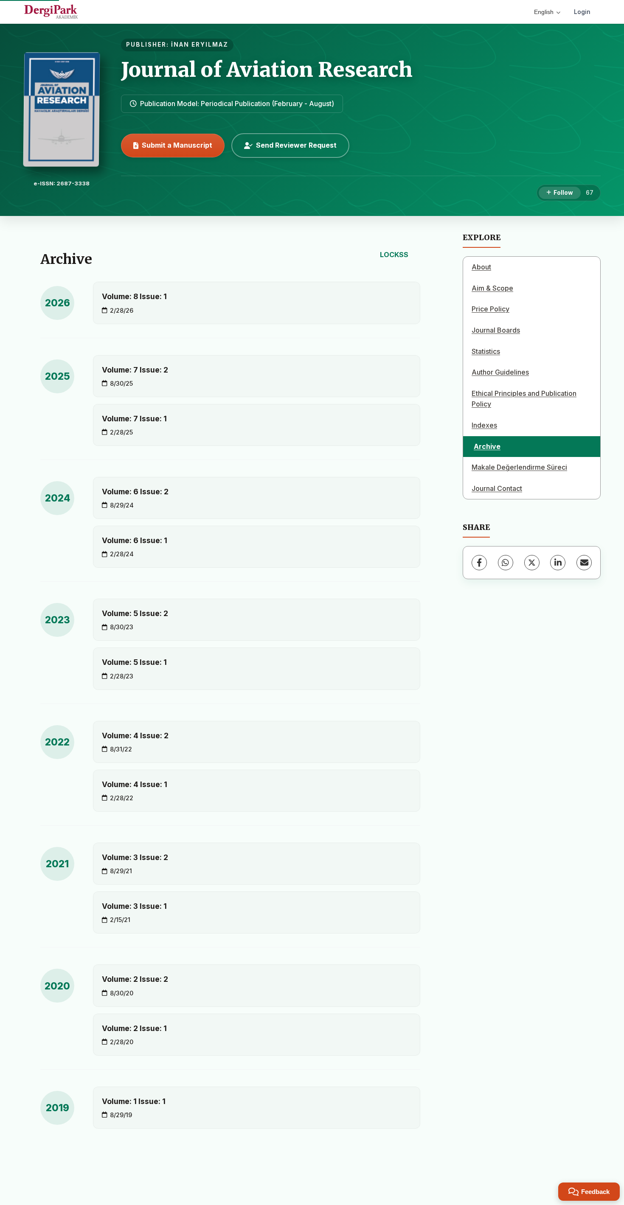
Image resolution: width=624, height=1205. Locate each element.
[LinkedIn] (557, 562)
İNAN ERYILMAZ (199, 44)
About (481, 267)
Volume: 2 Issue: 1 (134, 1028)
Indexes (484, 425)
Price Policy (490, 309)
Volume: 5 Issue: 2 (135, 613)
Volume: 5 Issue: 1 (134, 662)
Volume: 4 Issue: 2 (135, 735)
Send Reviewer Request (296, 145)
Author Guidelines (500, 372)
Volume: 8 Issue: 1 (134, 296)
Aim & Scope (492, 288)
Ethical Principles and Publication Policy (524, 399)
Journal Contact (497, 488)
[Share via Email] (584, 562)
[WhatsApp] (505, 562)
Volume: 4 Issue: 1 (134, 784)
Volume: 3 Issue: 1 (134, 906)
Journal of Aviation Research (267, 69)
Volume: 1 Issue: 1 (134, 1101)
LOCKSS (394, 254)
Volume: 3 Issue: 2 (135, 857)
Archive (487, 446)
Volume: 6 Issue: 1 (134, 540)
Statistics (486, 351)
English (544, 11)
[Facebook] (479, 562)
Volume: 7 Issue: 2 (135, 369)
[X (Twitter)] (532, 562)
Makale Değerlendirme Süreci (519, 467)
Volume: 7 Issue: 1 (134, 418)
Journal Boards (496, 330)
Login (582, 11)
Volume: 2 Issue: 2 (135, 979)
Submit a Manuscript (177, 145)
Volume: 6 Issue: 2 (135, 491)
